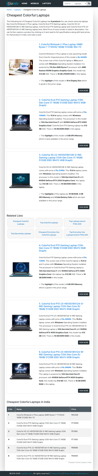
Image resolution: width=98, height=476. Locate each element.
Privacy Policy (56, 473)
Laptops (46, 3)
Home (24, 3)
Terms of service (71, 473)
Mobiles (35, 3)
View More (83, 90)
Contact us (84, 473)
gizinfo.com (27, 473)
